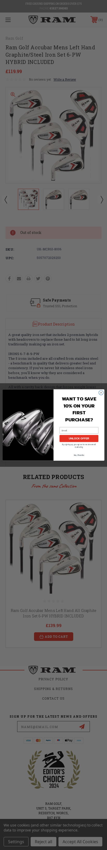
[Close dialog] (101, 392)
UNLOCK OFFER (79, 438)
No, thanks (79, 455)
